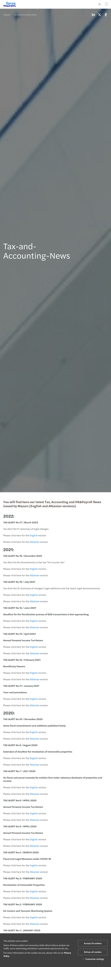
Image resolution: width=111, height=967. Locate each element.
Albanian (35, 541)
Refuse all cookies (93, 951)
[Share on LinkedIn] (93, 14)
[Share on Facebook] (106, 14)
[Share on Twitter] (99, 14)
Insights (6, 14)
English (34, 535)
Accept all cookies (93, 943)
